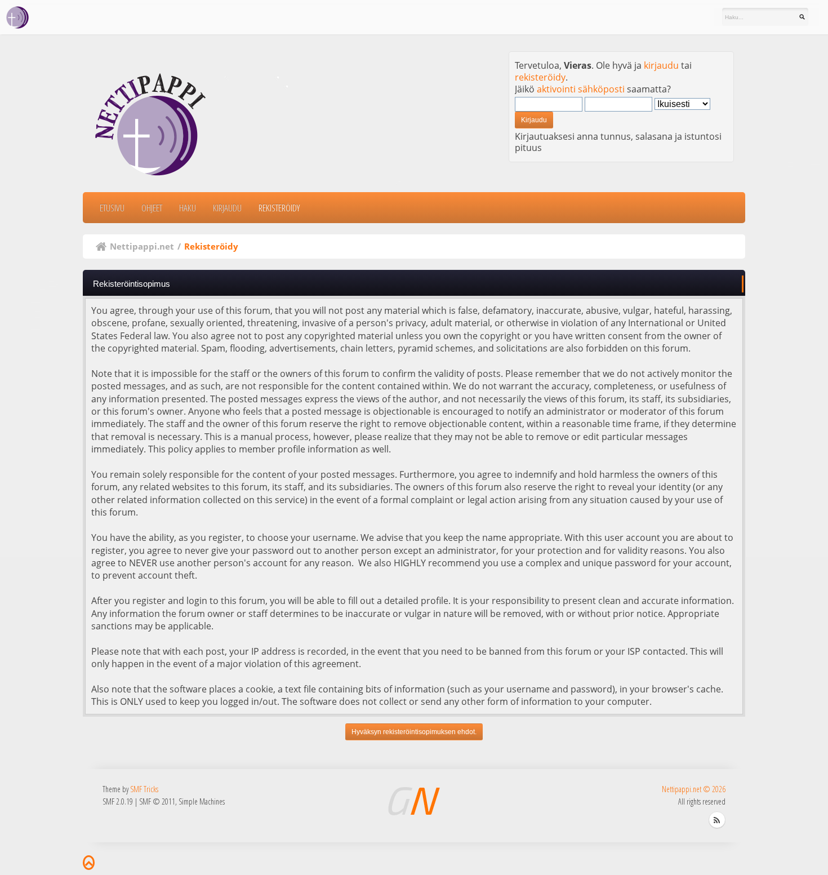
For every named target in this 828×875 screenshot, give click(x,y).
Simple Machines (202, 801)
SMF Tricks (144, 789)
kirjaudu (661, 65)
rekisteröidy (540, 77)
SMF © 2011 (157, 801)
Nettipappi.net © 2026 (693, 789)
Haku (187, 207)
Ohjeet (151, 207)
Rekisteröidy (279, 207)
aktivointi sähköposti (581, 89)
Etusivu (112, 207)
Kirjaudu (227, 207)
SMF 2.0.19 (118, 801)
